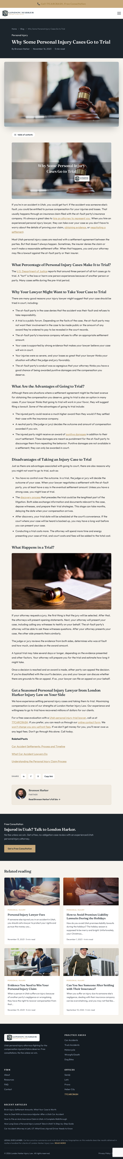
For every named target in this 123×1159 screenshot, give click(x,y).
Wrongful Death (72, 1054)
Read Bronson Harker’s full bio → (44, 799)
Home (14, 29)
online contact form (89, 722)
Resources (9, 1079)
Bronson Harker (22, 49)
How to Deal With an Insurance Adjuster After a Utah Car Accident (34, 1114)
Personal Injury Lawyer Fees (26, 914)
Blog (22, 29)
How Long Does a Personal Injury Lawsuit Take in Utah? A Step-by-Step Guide (39, 1124)
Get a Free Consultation (20, 848)
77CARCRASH (20, 722)
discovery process (30, 497)
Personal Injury (20, 35)
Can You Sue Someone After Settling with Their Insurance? (90, 987)
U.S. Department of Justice (32, 271)
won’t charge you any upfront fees (31, 726)
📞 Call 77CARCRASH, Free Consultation (61, 3)
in (24, 776)
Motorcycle (69, 1049)
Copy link (48, 776)
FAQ (6, 1084)
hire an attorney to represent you (71, 218)
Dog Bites (69, 1059)
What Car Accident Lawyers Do (30, 753)
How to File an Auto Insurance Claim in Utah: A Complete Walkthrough (35, 1119)
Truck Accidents (71, 1045)
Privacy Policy (105, 1153)
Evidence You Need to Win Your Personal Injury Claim (28, 987)
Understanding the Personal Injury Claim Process (39, 761)
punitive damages (76, 434)
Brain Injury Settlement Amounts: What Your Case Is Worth (30, 1109)
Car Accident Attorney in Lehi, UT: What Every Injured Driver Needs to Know (38, 1128)
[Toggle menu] (119, 13)
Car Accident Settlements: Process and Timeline (38, 746)
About (7, 1075)
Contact (8, 1089)
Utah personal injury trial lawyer (68, 717)
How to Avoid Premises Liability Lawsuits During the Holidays (87, 916)
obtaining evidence (75, 227)
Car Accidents (71, 1040)
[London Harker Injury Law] (18, 13)
